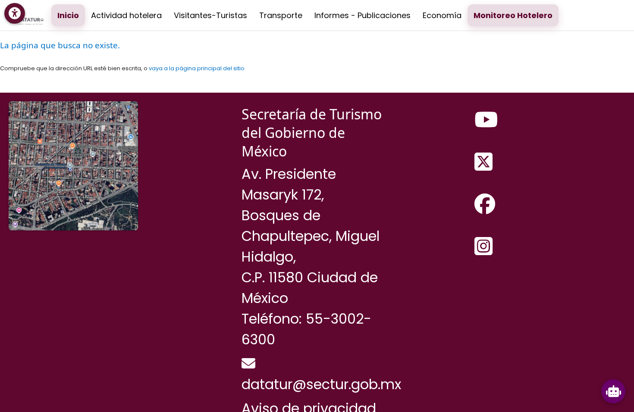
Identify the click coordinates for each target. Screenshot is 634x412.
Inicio (68, 15)
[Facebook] (484, 204)
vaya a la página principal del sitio (197, 68)
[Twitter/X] (483, 162)
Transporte (280, 15)
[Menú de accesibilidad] (14, 13)
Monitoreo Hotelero (513, 15)
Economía (442, 15)
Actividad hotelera (126, 15)
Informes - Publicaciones (362, 15)
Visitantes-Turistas (210, 15)
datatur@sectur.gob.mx (321, 384)
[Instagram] (483, 246)
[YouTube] (486, 120)
